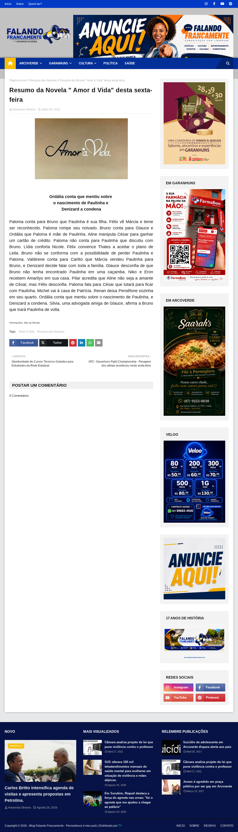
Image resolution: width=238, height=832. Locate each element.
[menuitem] (10, 63)
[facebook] (214, 4)
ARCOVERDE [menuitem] (28, 63)
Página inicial (17, 80)
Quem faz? (35, 4)
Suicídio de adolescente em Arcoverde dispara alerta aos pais (207, 744)
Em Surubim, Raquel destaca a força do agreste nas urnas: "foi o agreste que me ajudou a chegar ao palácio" (129, 800)
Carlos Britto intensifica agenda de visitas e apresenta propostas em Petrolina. (39, 794)
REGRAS (210, 825)
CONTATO (226, 825)
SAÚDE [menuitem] (130, 63)
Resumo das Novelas (43, 80)
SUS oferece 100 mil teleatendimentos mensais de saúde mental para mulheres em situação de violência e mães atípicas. (128, 771)
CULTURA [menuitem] (86, 63)
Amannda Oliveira (24, 109)
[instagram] (206, 4)
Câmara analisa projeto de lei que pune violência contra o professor (129, 744)
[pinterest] (230, 4)
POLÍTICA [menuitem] (110, 63)
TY (120, 825)
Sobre (20, 4)
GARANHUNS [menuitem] (58, 63)
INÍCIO (180, 825)
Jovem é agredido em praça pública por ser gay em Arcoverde (207, 784)
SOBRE (194, 825)
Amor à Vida (26, 331)
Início (8, 4)
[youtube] (222, 4)
